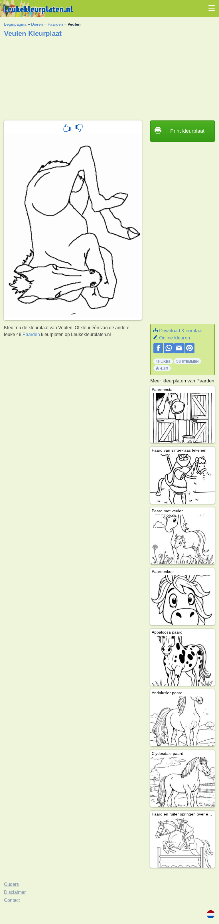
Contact (12, 900)
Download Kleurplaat (181, 330)
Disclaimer (15, 892)
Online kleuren (174, 338)
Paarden (55, 24)
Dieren (37, 24)
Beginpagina (15, 24)
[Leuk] (67, 128)
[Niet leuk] (79, 128)
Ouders (11, 884)
